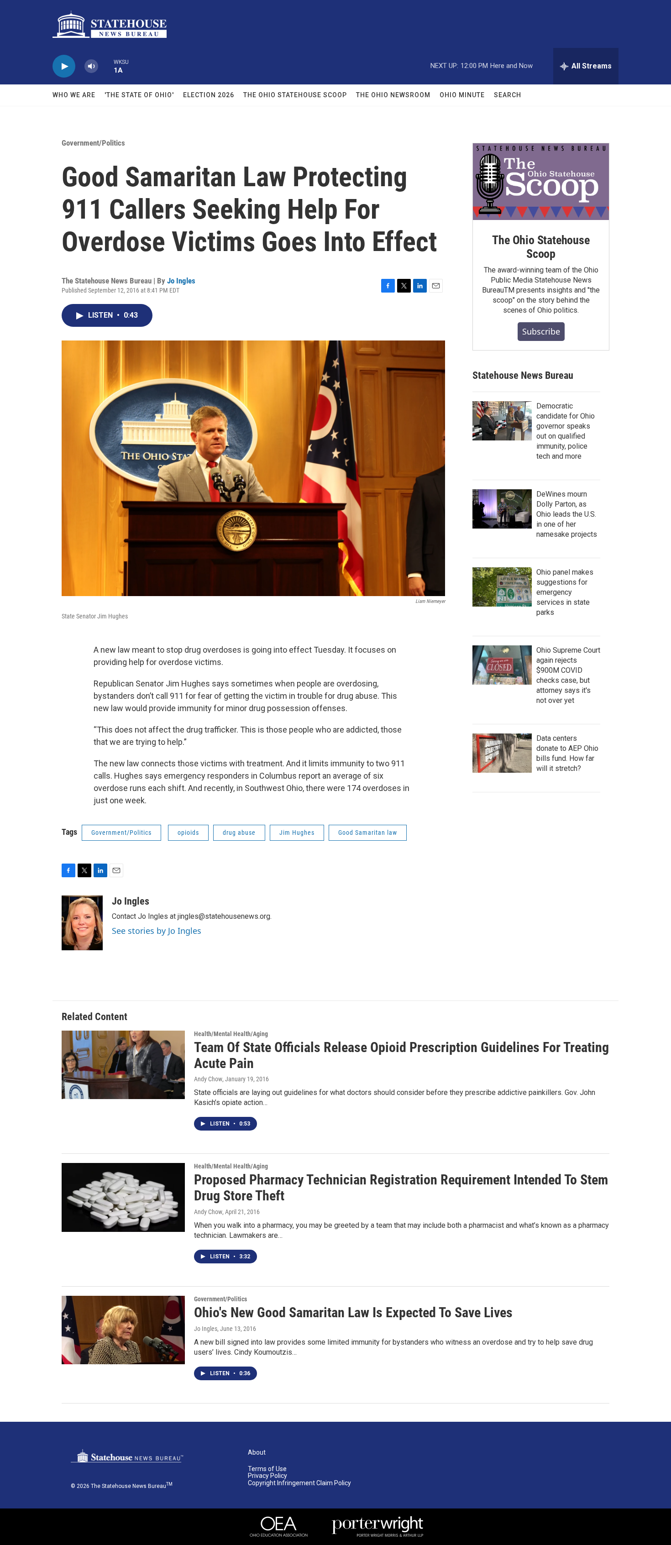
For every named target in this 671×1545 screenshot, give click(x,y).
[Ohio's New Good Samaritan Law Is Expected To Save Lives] (123, 1330)
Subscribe (541, 331)
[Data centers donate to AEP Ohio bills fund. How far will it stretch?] (502, 753)
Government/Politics (93, 142)
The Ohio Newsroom (393, 95)
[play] (64, 66)
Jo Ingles (181, 280)
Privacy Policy (267, 1475)
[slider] (106, 66)
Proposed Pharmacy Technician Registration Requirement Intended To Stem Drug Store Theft (401, 1188)
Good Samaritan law (367, 832)
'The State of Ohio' (139, 95)
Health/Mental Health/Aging (231, 1033)
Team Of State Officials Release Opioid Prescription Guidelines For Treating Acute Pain (401, 1055)
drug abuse (239, 832)
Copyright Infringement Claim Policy (299, 1483)
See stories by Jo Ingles (156, 930)
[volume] (91, 66)
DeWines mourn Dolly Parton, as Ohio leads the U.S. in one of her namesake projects (566, 514)
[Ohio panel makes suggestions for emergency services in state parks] (502, 587)
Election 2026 (208, 95)
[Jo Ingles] (82, 923)
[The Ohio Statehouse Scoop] (541, 181)
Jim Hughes (297, 832)
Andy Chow (208, 1079)
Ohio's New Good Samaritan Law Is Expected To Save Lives (353, 1312)
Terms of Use (267, 1469)
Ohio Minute (462, 95)
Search (507, 95)
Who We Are (73, 95)
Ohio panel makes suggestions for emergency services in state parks (564, 592)
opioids (188, 832)
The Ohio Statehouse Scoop (295, 95)
